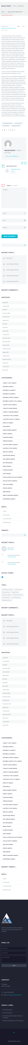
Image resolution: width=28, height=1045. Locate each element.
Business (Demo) (8, 386)
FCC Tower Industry (7, 1012)
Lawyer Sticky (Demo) (10, 448)
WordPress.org (7, 522)
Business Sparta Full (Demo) (12, 401)
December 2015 (6, 338)
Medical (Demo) (8, 452)
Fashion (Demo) (8, 437)
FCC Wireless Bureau (7, 1009)
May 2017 (5, 309)
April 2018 (5, 302)
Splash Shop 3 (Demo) (10, 481)
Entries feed (6, 515)
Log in (4, 511)
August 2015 (6, 352)
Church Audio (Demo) (10, 404)
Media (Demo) (6, 125)
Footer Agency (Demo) (10, 444)
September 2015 (7, 348)
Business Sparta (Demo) (11, 397)
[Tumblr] (10, 130)
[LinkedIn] (12, 130)
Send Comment (9, 236)
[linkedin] (2, 577)
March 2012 (5, 370)
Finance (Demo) (18, 123)
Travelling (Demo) (16, 597)
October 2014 (6, 356)
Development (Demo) (7, 123)
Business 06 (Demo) (9, 394)
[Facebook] (2, 130)
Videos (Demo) (7, 488)
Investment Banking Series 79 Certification (13, 1020)
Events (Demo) (7, 433)
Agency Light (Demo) (9, 383)
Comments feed (7, 518)
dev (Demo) (6, 426)
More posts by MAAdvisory (12, 156)
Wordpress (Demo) (9, 499)
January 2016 (6, 334)
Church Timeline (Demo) (10, 412)
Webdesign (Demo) (16, 125)
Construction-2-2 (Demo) (11, 419)
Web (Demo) (6, 491)
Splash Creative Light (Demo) (9, 28)
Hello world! (9, 258)
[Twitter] (4, 130)
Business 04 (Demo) (9, 390)
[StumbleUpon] (15, 130)
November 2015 (6, 341)
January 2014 (6, 366)
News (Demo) (7, 466)
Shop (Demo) (7, 473)
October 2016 (6, 316)
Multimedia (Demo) (9, 459)
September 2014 (7, 359)
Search (24, 245)
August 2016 (6, 320)
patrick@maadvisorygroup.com (14, 995)
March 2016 (5, 331)
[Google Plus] (6, 130)
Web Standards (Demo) (10, 495)
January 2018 (6, 306)
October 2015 (6, 345)
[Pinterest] (8, 130)
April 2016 (5, 327)
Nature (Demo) (7, 462)
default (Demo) (8, 423)
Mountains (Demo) (9, 455)
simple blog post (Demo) (12, 264)
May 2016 (5, 324)
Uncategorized (8, 484)
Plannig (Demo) (8, 470)
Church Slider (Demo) (10, 408)
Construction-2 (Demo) (11, 415)
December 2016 (6, 313)
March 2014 (5, 363)
